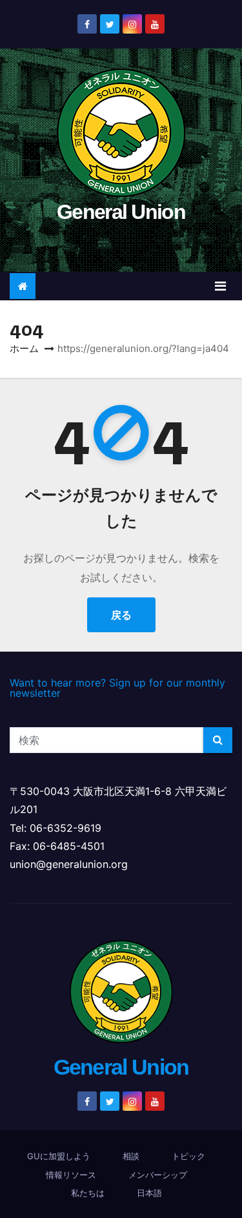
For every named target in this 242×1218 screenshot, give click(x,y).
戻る (121, 614)
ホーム (24, 348)
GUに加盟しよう (58, 1156)
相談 (131, 1156)
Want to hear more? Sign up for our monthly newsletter (117, 687)
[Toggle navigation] (220, 286)
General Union (121, 211)
